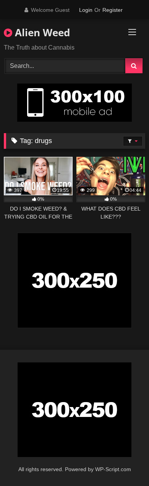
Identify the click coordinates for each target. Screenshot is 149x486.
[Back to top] (125, 463)
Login (85, 10)
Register (112, 10)
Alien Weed (41, 32)
